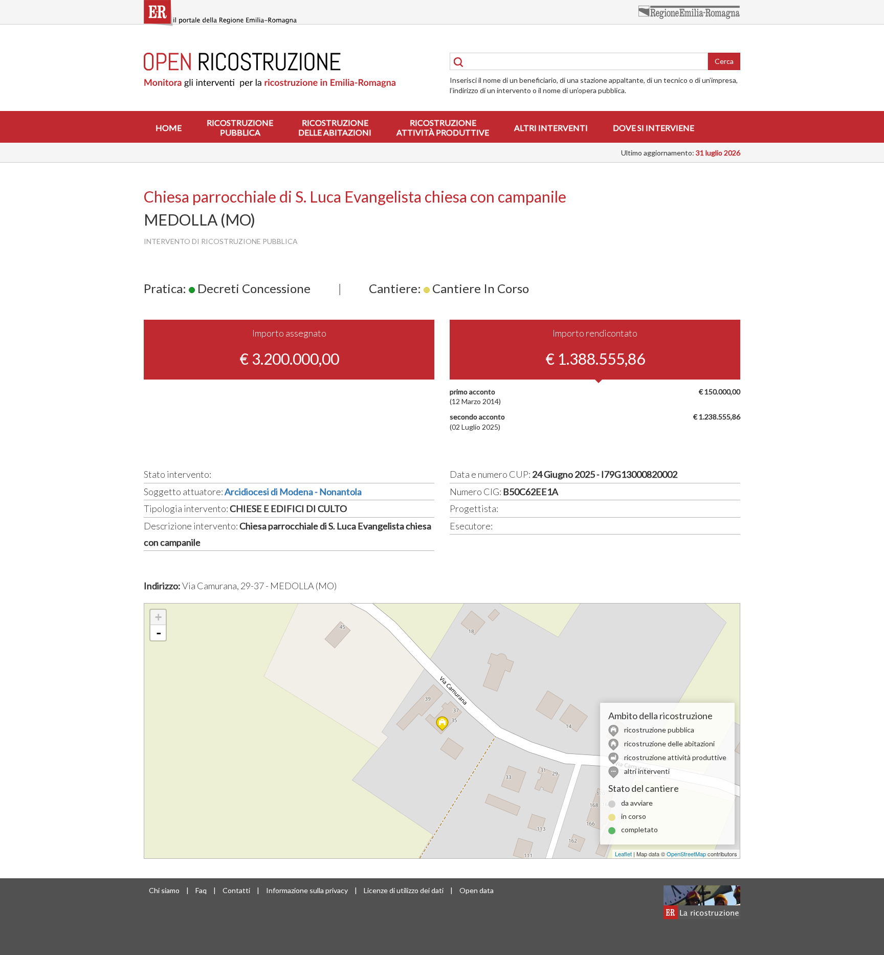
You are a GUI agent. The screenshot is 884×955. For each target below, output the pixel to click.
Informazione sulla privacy (307, 890)
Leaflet (623, 854)
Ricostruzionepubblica (240, 127)
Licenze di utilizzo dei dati (404, 890)
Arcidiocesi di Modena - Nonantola (293, 491)
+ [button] (158, 617)
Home (169, 127)
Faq (201, 890)
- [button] (158, 633)
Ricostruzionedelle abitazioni (334, 127)
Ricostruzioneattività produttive (442, 127)
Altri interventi (551, 127)
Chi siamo (164, 890)
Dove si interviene (653, 127)
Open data (476, 890)
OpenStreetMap (686, 854)
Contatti (236, 890)
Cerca (724, 61)
